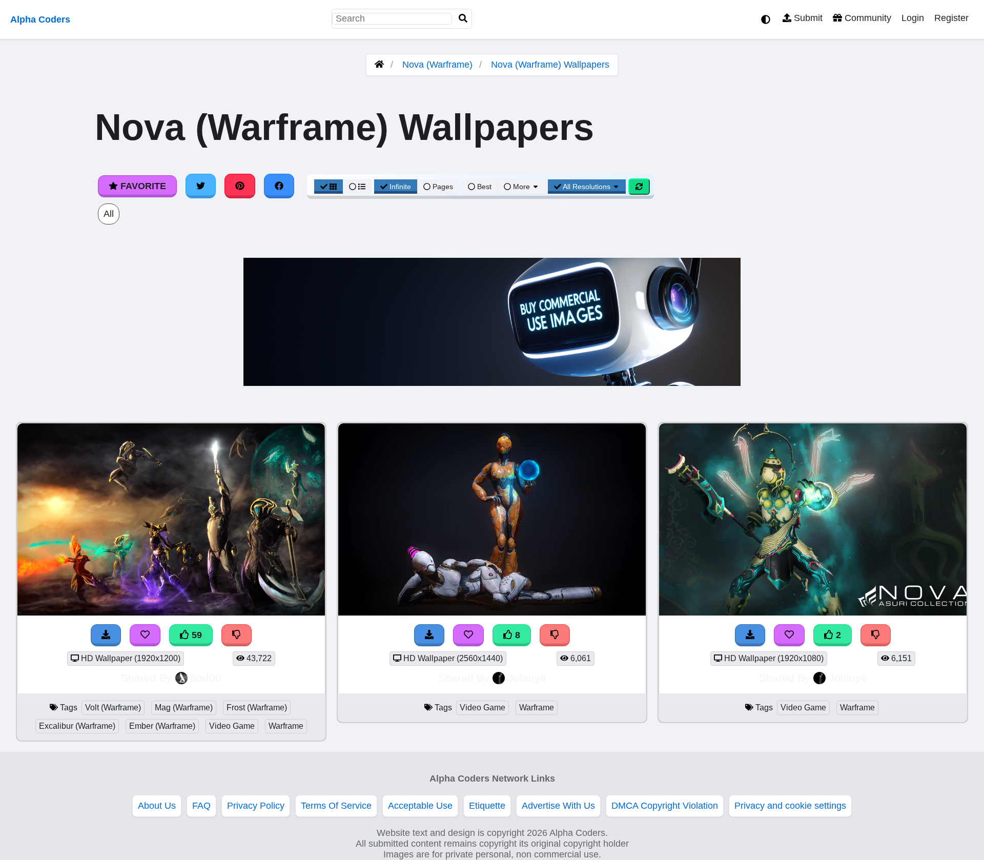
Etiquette (487, 806)
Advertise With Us (558, 806)
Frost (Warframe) (257, 707)
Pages (443, 186)
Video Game (232, 726)
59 (195, 635)
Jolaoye (527, 678)
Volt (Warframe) (113, 707)
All (109, 214)
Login (912, 18)
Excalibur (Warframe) (77, 726)
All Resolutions (586, 186)
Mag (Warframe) (184, 707)
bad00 (206, 678)
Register (951, 18)
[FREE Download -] (750, 635)
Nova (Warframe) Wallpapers (550, 64)
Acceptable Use (420, 806)
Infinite (400, 186)
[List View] (357, 186)
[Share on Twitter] (201, 186)
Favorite (142, 186)
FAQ (201, 806)
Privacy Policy (255, 806)
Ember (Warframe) (162, 726)
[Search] (463, 18)
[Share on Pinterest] (239, 186)
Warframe (286, 726)
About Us (157, 806)
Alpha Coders (40, 19)
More (521, 186)
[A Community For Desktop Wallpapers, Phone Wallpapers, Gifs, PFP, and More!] (379, 64)
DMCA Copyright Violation (664, 806)
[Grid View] (328, 186)
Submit (807, 18)
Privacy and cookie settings (790, 806)
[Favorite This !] (789, 635)
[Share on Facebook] (279, 186)
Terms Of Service (336, 806)
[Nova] (813, 612)
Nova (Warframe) (437, 64)
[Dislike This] (875, 635)
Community (866, 18)
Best (483, 186)
